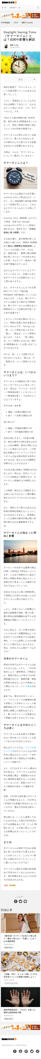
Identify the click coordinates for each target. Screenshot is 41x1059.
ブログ (15, 22)
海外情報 (12, 885)
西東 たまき (14, 45)
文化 (6, 885)
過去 (29, 686)
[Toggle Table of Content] (20, 79)
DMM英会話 (5, 22)
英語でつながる (27, 22)
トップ (4, 8)
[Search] (38, 8)
